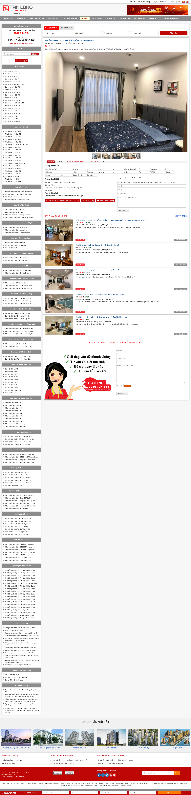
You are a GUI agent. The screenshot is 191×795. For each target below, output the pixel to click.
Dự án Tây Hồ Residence (14, 680)
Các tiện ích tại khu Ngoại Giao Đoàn (18, 665)
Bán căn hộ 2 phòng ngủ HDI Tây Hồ (18, 480)
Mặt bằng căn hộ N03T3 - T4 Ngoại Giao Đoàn (21, 602)
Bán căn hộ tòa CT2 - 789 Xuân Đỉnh (18, 359)
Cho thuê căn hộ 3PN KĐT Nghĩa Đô (18, 560)
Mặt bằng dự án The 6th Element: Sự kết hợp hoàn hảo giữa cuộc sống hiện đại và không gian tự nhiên (22, 710)
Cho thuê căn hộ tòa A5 (13, 413)
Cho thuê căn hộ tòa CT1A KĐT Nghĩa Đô (19, 544)
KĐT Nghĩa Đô (139, 18)
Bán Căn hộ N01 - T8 (12, 87)
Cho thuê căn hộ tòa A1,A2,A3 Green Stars (20, 454)
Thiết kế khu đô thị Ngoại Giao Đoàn (110, 763)
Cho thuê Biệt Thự (70, 18)
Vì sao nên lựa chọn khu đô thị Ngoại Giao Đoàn (115, 760)
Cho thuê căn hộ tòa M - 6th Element (18, 270)
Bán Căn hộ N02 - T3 (12, 95)
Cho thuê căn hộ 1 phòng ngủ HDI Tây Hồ (20, 501)
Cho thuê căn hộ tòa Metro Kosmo (17, 230)
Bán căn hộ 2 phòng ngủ (13, 390)
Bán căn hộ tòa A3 (11, 374)
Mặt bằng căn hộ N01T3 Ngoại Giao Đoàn (20, 575)
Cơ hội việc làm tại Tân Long (12, 760)
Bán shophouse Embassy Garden (17, 199)
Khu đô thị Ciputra (125, 785)
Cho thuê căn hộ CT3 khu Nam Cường (18, 288)
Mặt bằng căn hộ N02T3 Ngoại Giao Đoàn (20, 594)
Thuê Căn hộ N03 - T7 (13, 171)
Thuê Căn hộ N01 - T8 (13, 147)
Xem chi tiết (80, 240)
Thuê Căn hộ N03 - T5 (13, 166)
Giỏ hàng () (89, 201)
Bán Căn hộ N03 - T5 (12, 105)
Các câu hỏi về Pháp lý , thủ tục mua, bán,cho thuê (68, 760)
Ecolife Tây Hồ (175, 2)
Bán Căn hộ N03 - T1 (12, 97)
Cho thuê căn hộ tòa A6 (13, 416)
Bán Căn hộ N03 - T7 (12, 111)
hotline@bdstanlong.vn (15, 777)
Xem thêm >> (181, 216)
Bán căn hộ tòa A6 (11, 382)
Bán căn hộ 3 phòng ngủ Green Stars (18, 444)
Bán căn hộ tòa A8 (11, 387)
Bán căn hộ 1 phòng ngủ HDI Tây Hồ (18, 477)
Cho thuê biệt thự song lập (14, 209)
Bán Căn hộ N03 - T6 (12, 108)
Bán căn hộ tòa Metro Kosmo (15, 245)
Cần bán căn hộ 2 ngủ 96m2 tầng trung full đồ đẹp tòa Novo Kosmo (102, 317)
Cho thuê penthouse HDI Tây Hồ (16, 508)
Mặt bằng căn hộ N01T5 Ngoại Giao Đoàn (20, 581)
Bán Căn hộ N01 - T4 (12, 79)
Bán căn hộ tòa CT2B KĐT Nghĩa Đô (18, 524)
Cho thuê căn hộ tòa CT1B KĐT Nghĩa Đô (19, 547)
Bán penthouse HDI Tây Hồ (14, 485)
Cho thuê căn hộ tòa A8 (13, 421)
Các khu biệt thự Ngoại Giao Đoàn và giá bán (21, 650)
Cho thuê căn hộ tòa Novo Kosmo (17, 227)
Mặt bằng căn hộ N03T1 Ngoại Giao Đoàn (20, 596)
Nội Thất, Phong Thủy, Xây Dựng (110, 756)
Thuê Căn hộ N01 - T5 (13, 142)
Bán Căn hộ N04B (11, 119)
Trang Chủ (8, 18)
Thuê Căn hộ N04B (12, 179)
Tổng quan (50, 161)
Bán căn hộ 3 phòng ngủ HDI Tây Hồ (18, 483)
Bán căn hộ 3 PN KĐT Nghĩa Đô (16, 534)
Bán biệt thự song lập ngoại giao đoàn (18, 191)
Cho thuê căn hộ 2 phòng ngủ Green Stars (20, 459)
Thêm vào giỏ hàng (106, 201)
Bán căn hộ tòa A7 (11, 385)
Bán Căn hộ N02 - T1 (12, 90)
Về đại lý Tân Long (8, 763)
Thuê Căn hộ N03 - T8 (13, 174)
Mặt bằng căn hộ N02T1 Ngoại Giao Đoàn (20, 589)
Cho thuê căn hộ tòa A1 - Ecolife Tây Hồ (19, 328)
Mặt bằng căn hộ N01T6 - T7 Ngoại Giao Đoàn (21, 583)
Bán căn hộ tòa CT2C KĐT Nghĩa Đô (18, 526)
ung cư (84, 783)
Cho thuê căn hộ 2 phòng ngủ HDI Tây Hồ (20, 503)
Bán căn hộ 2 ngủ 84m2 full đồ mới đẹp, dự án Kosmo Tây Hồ (99, 294)
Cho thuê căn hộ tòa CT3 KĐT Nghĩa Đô (19, 555)
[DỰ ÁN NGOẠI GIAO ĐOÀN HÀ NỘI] (18, 14)
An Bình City (125, 18)
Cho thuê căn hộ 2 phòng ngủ (15, 424)
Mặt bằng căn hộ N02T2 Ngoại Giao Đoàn (20, 591)
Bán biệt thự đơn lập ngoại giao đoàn (18, 194)
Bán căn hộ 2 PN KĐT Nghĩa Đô (16, 532)
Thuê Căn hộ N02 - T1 (13, 150)
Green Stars (154, 18)
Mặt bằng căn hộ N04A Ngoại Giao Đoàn (19, 615)
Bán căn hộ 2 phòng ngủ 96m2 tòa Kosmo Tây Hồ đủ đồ (97, 270)
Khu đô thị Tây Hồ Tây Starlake (16, 677)
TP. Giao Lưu (111, 18)
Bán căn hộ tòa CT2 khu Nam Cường (18, 301)
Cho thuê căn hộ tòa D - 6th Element (18, 273)
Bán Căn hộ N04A (11, 116)
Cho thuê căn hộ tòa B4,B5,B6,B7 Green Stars (21, 457)
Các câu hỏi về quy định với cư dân (62, 763)
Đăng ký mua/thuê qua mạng (21, 44)
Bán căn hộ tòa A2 (11, 371)
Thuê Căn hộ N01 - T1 (13, 131)
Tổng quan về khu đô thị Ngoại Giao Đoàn (20, 628)
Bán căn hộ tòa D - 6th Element (16, 260)
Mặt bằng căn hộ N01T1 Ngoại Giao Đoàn (20, 570)
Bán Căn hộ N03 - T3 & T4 (14, 103)
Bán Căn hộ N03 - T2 (12, 100)
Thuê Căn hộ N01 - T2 (13, 134)
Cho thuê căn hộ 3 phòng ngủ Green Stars (20, 462)
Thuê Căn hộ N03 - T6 (13, 168)
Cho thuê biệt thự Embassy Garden (17, 215)
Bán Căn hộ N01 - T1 (12, 71)
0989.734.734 (13, 774)
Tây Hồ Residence (159, 2)
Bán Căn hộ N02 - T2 (12, 92)
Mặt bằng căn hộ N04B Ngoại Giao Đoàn (19, 618)
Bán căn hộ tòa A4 (11, 377)
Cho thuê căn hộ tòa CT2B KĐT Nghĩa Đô (19, 549)
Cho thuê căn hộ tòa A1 (13, 403)
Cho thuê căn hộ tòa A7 (13, 418)
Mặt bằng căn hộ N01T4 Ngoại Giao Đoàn (20, 578)
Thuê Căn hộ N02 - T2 (13, 152)
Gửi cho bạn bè (93, 161)
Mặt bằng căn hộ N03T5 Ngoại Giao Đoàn (20, 604)
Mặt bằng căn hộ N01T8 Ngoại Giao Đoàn (20, 586)
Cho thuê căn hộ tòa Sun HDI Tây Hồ (18, 498)
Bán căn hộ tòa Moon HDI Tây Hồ (17, 472)
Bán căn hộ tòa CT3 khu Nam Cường (18, 303)
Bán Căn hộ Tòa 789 (12, 121)
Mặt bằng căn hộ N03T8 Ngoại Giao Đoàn (20, 612)
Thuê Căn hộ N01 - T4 (13, 139)
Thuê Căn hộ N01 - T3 (13, 137)
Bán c (79, 783)
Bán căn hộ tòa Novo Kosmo (15, 242)
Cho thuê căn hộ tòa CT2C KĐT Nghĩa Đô (20, 552)
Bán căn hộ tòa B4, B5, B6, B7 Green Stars (20, 439)
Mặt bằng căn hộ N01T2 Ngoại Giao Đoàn (20, 573)
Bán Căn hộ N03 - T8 (12, 113)
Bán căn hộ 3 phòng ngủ (13, 393)
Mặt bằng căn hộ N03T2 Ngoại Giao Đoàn (20, 599)
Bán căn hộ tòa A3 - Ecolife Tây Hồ (17, 319)
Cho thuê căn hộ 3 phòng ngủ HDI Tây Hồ (20, 506)
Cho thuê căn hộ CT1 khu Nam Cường (18, 283)
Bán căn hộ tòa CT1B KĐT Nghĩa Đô (18, 521)
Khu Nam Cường (144, 2)
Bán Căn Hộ (21, 18)
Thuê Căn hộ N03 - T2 (13, 160)
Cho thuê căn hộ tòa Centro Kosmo (17, 232)
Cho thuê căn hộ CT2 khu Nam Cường (18, 285)
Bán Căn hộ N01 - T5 (12, 82)
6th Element (97, 18)
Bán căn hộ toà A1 (11, 369)
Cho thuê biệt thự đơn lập (14, 212)
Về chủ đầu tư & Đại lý (11, 756)
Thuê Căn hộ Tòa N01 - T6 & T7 (16, 144)
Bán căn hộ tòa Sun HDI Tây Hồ (16, 475)
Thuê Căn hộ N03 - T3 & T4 (15, 163)
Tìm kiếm (173, 33)
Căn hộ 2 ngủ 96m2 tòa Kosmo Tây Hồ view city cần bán (97, 245)
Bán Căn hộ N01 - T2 (12, 74)
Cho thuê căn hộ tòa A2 (13, 405)
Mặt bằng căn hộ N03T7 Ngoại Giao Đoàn (20, 610)
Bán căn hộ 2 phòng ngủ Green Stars (18, 442)
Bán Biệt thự (53, 18)
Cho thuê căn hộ (37, 18)
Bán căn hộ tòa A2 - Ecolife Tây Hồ (17, 316)
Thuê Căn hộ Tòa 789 (13, 182)
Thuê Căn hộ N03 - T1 (13, 158)
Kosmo (84, 18)
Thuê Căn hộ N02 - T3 (13, 155)
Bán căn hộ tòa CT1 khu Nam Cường (18, 298)
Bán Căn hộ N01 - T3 (12, 76)
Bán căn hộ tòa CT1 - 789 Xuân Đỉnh (18, 356)
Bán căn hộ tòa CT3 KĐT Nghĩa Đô (17, 529)
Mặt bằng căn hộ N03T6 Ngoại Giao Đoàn (20, 607)
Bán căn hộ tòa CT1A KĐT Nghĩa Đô (18, 518)
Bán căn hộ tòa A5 (11, 379)
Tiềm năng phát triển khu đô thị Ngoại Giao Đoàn (22, 636)
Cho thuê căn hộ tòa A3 (13, 408)
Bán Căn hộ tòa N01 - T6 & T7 (16, 84)
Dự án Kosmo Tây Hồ (12, 675)
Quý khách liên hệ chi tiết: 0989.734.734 (63, 201)
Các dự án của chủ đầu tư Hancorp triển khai (21, 633)
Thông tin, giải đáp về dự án (62, 756)
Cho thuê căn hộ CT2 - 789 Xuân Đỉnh (18, 346)
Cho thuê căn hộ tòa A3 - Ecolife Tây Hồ (19, 334)
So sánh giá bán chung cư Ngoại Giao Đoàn (20, 653)
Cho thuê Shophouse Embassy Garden (19, 217)
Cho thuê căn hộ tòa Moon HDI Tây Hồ (18, 495)
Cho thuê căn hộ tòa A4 (13, 411)
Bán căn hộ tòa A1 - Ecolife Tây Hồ (17, 313)
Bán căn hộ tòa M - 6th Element (16, 258)
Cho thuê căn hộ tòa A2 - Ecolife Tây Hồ (19, 331)
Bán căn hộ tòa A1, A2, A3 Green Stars (18, 436)
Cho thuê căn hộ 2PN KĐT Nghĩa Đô (18, 557)
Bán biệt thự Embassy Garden (15, 197)
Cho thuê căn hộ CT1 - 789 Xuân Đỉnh (18, 344)
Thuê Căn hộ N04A (12, 176)
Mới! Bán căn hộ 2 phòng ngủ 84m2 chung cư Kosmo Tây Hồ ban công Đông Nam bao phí (111, 220)
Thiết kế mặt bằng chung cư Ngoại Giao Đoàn (21, 647)
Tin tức (132, 2)
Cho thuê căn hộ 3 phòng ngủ (15, 426)
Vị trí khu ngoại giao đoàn (14, 630)
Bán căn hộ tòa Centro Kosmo (15, 248)
